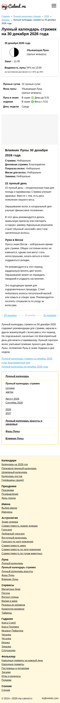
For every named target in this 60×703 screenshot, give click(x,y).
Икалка (6, 642)
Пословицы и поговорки (15, 668)
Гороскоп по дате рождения (17, 541)
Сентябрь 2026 (14, 402)
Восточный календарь (14, 537)
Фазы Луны (13, 431)
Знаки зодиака (10, 522)
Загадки (6, 672)
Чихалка (6, 634)
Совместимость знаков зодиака (20, 526)
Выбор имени (9, 508)
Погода (6, 593)
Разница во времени (13, 605)
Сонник (6, 690)
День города (9, 498)
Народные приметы (13, 664)
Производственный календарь (19, 468)
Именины (7, 512)
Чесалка (6, 638)
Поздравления (10, 494)
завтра (9, 392)
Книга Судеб (9, 622)
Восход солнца (10, 597)
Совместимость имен (14, 545)
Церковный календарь (14, 472)
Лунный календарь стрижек (23, 383)
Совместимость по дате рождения (21, 549)
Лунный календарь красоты (17, 571)
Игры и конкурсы (11, 676)
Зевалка (6, 646)
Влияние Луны (15, 438)
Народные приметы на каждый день (22, 660)
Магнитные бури (11, 589)
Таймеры (7, 613)
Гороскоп (7, 529)
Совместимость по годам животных (22, 553)
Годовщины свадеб (13, 480)
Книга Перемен (10, 627)
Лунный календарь (17, 376)
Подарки (6, 680)
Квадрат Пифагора (12, 630)
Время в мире (10, 601)
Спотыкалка (8, 650)
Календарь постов (12, 476)
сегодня (10, 388)
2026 (8, 409)
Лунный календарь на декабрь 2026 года (25, 366)
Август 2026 (12, 399)
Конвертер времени (13, 609)
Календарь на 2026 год (15, 464)
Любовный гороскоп (13, 533)
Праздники (8, 490)
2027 (8, 413)
